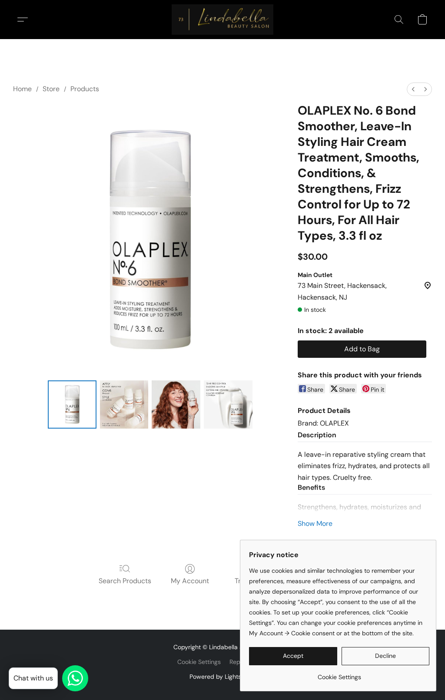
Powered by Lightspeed (222, 676)
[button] (222, 19)
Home (22, 88)
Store (51, 88)
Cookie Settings (199, 662)
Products (84, 88)
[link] (339, 673)
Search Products (125, 580)
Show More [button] (315, 523)
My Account (190, 580)
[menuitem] (413, 89)
